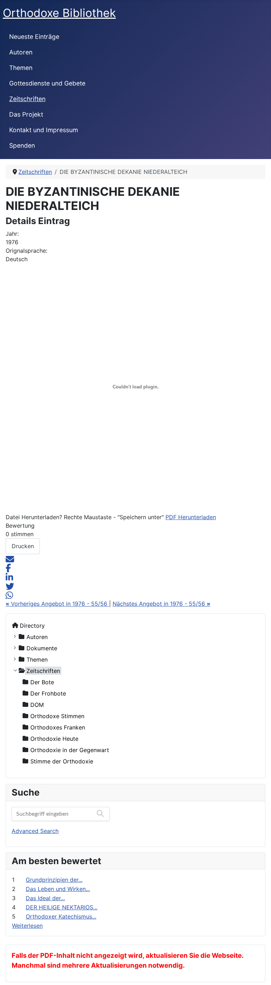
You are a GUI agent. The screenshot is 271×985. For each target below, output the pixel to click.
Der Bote (42, 681)
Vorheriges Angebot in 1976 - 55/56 (57, 603)
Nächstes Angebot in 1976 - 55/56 (161, 603)
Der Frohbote (48, 693)
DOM (37, 704)
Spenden (22, 145)
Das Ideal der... (45, 898)
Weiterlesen (27, 925)
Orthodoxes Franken (57, 727)
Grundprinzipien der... (54, 879)
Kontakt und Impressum (43, 130)
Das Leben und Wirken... (58, 888)
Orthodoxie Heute (54, 738)
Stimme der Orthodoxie (61, 760)
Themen (20, 67)
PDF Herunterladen (190, 517)
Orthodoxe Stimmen (57, 715)
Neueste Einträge (34, 36)
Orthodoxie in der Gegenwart (69, 749)
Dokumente (41, 647)
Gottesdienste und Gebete (47, 83)
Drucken (23, 546)
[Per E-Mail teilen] (10, 558)
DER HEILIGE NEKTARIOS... (61, 907)
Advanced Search (35, 830)
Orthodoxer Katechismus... (61, 916)
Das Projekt (26, 114)
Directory (32, 625)
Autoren (20, 52)
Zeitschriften (27, 98)
